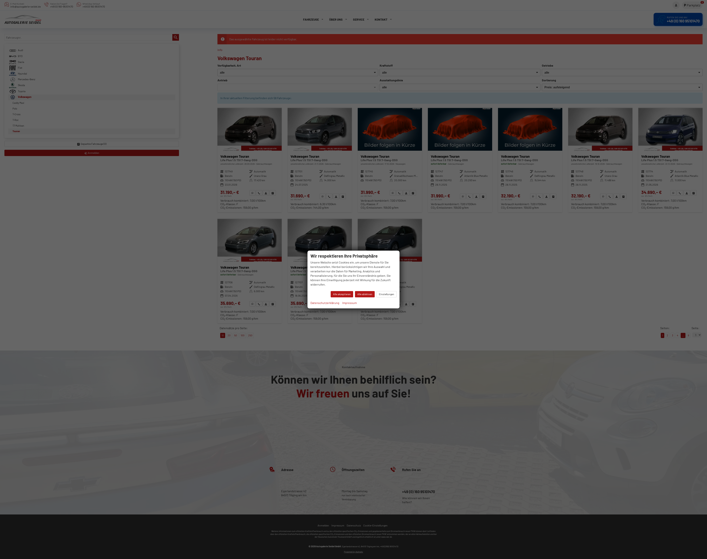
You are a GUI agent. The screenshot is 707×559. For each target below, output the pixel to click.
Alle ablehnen (364, 294)
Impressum (349, 303)
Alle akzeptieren (342, 294)
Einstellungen (386, 294)
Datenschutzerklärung (324, 303)
